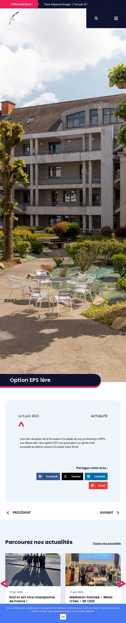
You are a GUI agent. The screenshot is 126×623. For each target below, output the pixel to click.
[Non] (121, 613)
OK (63, 616)
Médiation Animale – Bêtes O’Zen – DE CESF (91, 599)
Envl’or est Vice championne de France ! (32, 599)
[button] (48, 476)
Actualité (99, 416)
